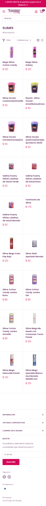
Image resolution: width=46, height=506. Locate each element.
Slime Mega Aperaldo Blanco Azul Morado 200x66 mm (34, 374)
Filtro (9, 40)
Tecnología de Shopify (12, 500)
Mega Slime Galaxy (31, 63)
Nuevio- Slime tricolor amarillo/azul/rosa (34, 101)
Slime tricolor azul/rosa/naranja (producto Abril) (34, 140)
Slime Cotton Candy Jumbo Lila (33, 292)
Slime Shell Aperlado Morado (34, 255)
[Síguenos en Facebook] (4, 477)
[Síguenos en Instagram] (9, 477)
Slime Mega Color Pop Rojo (11, 255)
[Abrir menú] (4, 11)
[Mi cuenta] (36, 11)
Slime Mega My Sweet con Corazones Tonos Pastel (34, 333)
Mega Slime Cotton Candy (10, 63)
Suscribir (11, 462)
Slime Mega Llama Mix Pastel (11, 371)
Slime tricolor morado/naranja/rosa (11, 138)
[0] (41, 11)
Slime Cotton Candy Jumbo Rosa (10, 292)
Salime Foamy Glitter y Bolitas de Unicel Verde (11, 178)
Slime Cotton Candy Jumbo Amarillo (10, 331)
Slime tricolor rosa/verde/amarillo (11, 99)
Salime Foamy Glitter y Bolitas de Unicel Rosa (33, 178)
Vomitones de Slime (33, 201)
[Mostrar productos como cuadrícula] (38, 40)
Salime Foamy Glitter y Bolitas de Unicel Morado (11, 217)
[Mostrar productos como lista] (42, 40)
